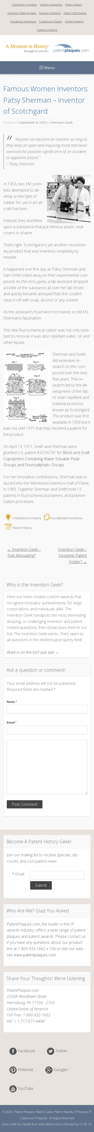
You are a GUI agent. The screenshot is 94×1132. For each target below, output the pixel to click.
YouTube (25, 1088)
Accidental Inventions (23, 21)
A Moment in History (24, 4)
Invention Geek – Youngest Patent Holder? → (72, 555)
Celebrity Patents (47, 30)
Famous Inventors (50, 13)
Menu (49, 67)
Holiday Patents (74, 21)
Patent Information (75, 13)
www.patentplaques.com (35, 955)
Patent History (73, 4)
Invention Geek (62, 122)
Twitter (61, 1051)
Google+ (61, 1069)
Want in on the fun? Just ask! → (33, 652)
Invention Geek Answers (21, 13)
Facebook (26, 1051)
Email (11, 722)
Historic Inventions (51, 4)
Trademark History (50, 21)
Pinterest (25, 1069)
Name (12, 702)
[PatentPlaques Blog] (47, 54)
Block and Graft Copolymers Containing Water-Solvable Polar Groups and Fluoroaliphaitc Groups (46, 458)
